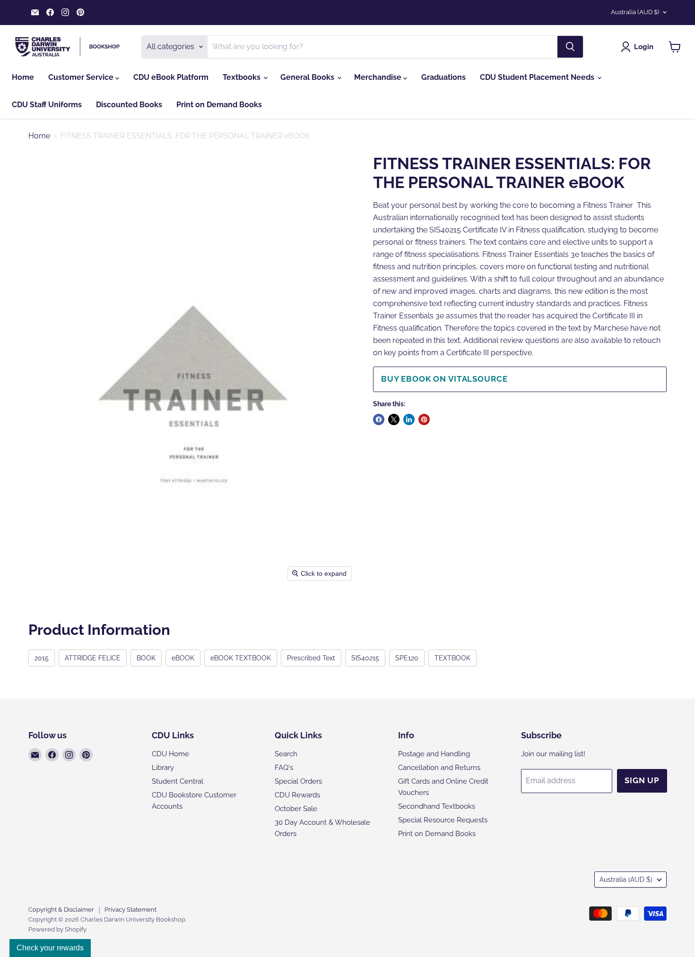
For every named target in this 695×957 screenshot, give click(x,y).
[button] (639, 46)
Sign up (642, 780)
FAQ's (284, 767)
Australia (635, 12)
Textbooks (242, 77)
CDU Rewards (297, 795)
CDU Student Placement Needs (538, 77)
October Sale (296, 808)
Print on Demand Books (219, 104)
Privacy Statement (130, 909)
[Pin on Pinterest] (424, 419)
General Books (308, 77)
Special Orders (298, 781)
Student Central (177, 781)
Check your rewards (50, 948)
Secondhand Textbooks (436, 806)
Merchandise (378, 77)
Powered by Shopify (57, 929)
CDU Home (170, 754)
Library (163, 767)
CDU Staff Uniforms (47, 104)
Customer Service (81, 77)
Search (286, 754)
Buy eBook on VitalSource (444, 379)
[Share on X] (394, 419)
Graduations (443, 77)
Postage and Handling (434, 754)
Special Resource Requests (442, 820)
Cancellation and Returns (439, 767)
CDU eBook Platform (170, 77)
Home (23, 77)
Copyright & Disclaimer (61, 909)
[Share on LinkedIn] (409, 419)
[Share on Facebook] (378, 419)
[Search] (570, 47)
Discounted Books (129, 104)
